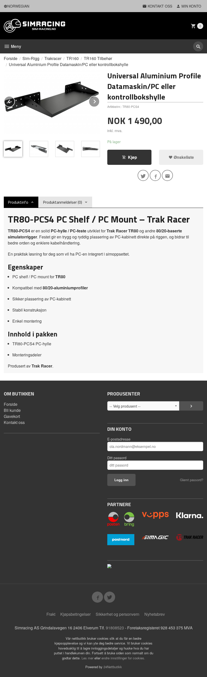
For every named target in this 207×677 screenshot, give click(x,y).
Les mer (88, 658)
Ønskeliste (183, 157)
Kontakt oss (14, 422)
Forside (10, 58)
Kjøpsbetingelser (75, 614)
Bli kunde (12, 410)
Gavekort (12, 416)
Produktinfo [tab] (18, 202)
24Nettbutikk (113, 666)
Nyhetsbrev (154, 614)
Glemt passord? (191, 479)
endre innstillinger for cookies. (123, 658)
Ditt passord (116, 457)
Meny (15, 46)
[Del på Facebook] (155, 175)
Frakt (50, 614)
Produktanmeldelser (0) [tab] (62, 202)
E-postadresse (119, 439)
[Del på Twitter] (143, 175)
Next (99, 101)
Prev (14, 101)
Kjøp (132, 157)
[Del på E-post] (167, 175)
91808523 (115, 628)
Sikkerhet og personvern (117, 614)
